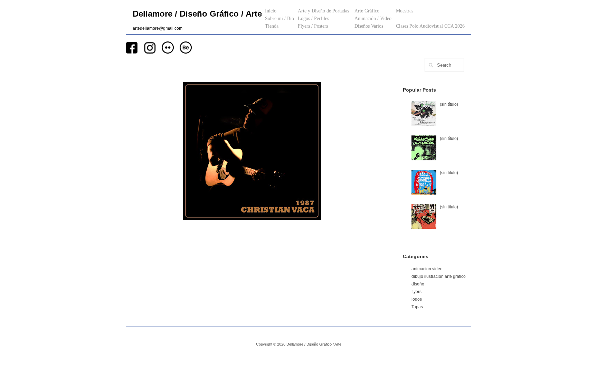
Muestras (404, 10)
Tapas (417, 306)
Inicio (270, 10)
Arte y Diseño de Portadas (323, 10)
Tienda (271, 26)
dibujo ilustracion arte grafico (438, 276)
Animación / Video (372, 18)
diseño (417, 284)
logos (416, 299)
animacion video (427, 268)
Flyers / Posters (313, 26)
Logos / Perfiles (313, 18)
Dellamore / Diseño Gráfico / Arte (197, 13)
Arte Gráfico (366, 10)
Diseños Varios (368, 26)
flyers (416, 291)
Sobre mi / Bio (279, 18)
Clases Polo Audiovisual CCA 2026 (430, 26)
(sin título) (449, 104)
